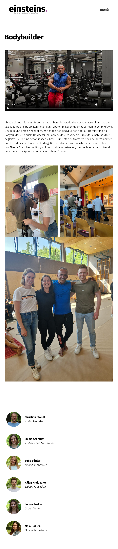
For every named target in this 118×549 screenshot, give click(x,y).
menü (104, 10)
